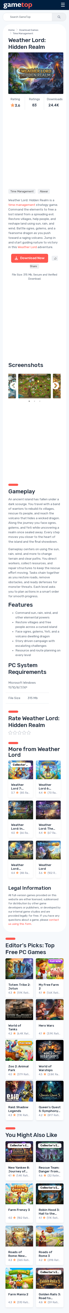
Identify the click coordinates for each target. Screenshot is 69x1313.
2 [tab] (34, 401)
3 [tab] (40, 401)
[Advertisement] (34, 149)
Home (11, 30)
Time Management (23, 33)
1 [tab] (29, 401)
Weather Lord (27, 247)
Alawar (44, 191)
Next (55, 386)
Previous (13, 386)
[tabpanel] (34, 386)
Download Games (28, 30)
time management (21, 205)
